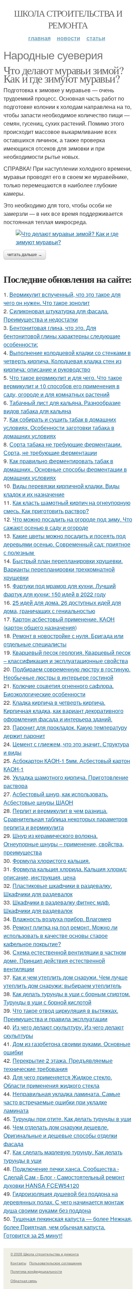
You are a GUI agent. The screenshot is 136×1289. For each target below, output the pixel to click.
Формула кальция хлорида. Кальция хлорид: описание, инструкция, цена (65, 873)
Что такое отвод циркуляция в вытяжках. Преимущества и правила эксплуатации (60, 1015)
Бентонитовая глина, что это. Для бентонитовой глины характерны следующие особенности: (61, 336)
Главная (39, 38)
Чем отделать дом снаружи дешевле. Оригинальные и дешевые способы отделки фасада (60, 1135)
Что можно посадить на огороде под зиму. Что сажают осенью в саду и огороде (67, 523)
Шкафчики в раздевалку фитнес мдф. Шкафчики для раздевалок (56, 906)
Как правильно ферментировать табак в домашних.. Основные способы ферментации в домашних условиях (65, 469)
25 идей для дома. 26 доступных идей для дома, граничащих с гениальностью (62, 607)
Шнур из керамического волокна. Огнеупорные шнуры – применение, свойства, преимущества (63, 844)
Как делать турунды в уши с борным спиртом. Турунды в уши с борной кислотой (66, 998)
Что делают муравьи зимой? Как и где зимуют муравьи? (63, 74)
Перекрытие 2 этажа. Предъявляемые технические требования (58, 1065)
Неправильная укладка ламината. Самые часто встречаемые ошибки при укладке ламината (61, 1102)
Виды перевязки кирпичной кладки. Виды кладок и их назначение (61, 490)
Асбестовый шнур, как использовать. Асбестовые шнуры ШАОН (55, 798)
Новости (68, 38)
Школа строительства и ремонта (68, 19)
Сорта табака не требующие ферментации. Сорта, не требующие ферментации (62, 448)
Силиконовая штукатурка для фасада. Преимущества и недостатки (55, 315)
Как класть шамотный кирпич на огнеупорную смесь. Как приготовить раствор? (66, 507)
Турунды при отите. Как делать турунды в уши (72, 1119)
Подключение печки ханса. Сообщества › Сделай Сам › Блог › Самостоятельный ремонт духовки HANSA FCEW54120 (63, 1177)
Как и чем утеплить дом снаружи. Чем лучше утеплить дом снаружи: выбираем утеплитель (65, 981)
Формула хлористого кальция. (51, 861)
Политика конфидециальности (36, 1271)
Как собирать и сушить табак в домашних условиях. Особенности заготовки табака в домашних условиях (59, 427)
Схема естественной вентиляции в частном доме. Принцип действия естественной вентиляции (64, 960)
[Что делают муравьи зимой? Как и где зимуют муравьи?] (68, 238)
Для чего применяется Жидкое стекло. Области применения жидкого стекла (57, 1081)
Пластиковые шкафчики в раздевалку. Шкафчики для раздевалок (57, 890)
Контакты (18, 1263)
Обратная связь (23, 1280)
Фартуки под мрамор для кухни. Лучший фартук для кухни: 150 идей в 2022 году (59, 590)
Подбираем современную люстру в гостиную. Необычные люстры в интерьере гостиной (66, 673)
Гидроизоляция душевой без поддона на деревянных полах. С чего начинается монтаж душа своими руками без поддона (63, 1202)
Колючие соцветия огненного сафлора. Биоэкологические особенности (58, 690)
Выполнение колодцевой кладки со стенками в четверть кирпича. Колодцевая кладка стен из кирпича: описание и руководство (67, 361)
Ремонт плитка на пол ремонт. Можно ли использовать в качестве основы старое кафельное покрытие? (60, 935)
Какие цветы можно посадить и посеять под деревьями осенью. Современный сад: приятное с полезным (66, 544)
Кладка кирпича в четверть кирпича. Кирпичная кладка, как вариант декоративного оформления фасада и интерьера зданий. (63, 710)
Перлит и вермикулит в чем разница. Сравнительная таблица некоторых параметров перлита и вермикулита (65, 819)
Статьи (95, 38)
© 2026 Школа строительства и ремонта (44, 1254)
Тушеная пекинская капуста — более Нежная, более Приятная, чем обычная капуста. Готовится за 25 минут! (67, 1227)
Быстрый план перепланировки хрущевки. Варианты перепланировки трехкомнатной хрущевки (63, 569)
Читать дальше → (24, 254)
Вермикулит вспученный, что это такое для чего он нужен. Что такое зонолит (62, 298)
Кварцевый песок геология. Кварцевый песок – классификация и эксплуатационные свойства (66, 656)
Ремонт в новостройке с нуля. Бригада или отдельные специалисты (63, 640)
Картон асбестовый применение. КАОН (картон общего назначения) (59, 623)
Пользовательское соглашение (55, 1263)
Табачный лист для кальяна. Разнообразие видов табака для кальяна (62, 407)
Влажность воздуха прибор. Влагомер (62, 919)
